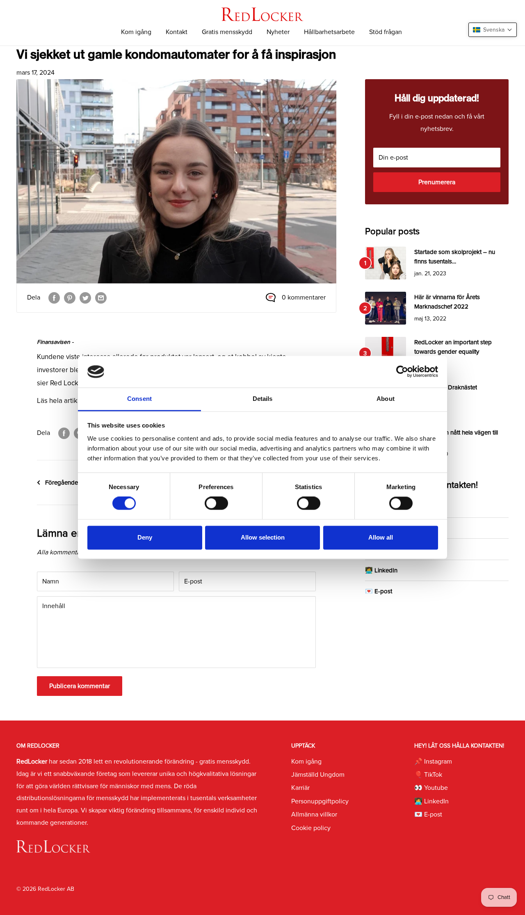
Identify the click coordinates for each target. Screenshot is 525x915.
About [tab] (386, 398)
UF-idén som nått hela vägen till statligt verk (456, 437)
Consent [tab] (139, 398)
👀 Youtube (431, 788)
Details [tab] (263, 398)
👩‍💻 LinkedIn (381, 570)
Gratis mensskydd (227, 32)
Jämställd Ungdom (318, 775)
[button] (492, 30)
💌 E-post (378, 591)
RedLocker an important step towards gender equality (453, 347)
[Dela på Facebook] (54, 298)
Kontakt (176, 32)
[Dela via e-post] (101, 298)
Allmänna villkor (314, 814)
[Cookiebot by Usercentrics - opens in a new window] (402, 372)
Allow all (380, 537)
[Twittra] (85, 298)
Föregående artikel (70, 482)
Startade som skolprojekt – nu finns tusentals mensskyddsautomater (454, 257)
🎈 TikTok (428, 775)
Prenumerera (436, 182)
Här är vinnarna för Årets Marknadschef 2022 (447, 301)
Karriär (300, 788)
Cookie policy (311, 828)
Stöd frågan (385, 32)
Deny (144, 537)
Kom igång (136, 32)
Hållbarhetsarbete (329, 32)
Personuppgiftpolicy (320, 801)
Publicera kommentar (79, 686)
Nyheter (278, 32)
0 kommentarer (304, 297)
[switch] (216, 503)
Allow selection (263, 537)
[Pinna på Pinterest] (69, 298)
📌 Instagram (433, 761)
